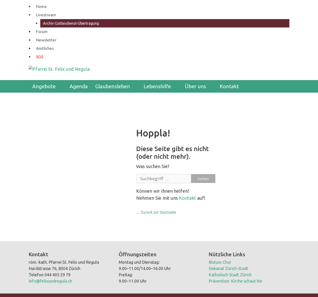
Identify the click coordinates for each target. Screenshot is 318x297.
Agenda (79, 86)
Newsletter (46, 40)
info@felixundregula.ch (50, 281)
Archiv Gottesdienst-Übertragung (71, 23)
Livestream (46, 15)
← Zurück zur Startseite (156, 212)
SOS (39, 56)
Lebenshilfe (157, 86)
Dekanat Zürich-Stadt (228, 268)
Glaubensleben (112, 86)
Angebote (44, 86)
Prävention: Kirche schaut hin (235, 281)
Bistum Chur (220, 262)
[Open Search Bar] (282, 86)
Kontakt (229, 86)
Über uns (195, 86)
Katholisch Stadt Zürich (230, 274)
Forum (41, 31)
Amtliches (45, 48)
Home (41, 6)
